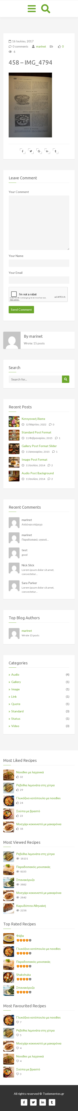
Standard (17, 711)
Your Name (16, 256)
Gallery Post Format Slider (39, 446)
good (25, 554)
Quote (15, 704)
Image (15, 689)
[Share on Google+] (39, 151)
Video (15, 726)
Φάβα (20, 936)
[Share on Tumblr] (55, 151)
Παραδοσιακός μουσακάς (33, 867)
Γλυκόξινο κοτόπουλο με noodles (38, 798)
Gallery (16, 682)
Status (15, 718)
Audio (15, 674)
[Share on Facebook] (22, 151)
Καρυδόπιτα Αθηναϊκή (31, 905)
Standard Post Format (36, 432)
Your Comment (19, 192)
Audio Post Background (38, 473)
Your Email (16, 272)
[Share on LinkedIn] (47, 151)
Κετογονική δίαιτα (33, 418)
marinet (41, 46)
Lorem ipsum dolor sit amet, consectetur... (38, 572)
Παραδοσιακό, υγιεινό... (35, 539)
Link (14, 696)
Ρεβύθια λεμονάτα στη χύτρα (35, 785)
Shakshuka (23, 974)
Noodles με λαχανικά (30, 772)
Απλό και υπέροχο (32, 524)
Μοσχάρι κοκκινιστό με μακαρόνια (38, 824)
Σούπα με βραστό (28, 811)
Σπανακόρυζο (25, 880)
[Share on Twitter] (31, 151)
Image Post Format (34, 459)
